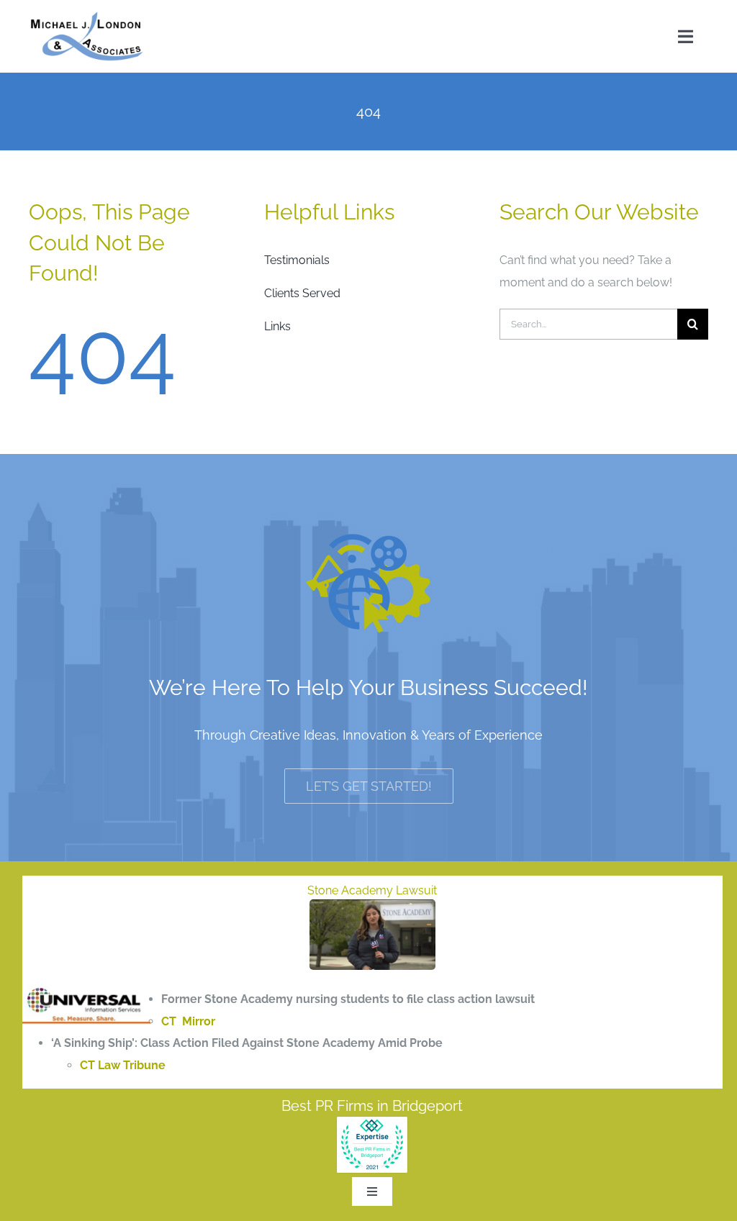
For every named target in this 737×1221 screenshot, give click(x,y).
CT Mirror (188, 1021)
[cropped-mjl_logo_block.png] (87, 16)
